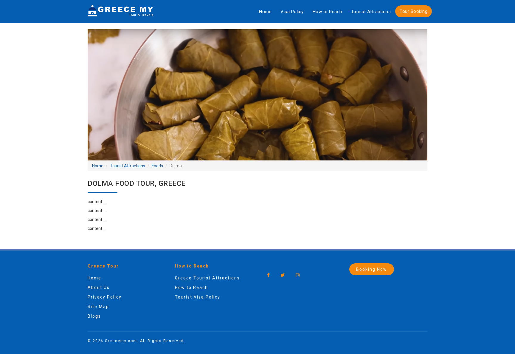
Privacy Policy (105, 297)
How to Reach (327, 11)
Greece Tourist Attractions (207, 278)
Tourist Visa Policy (197, 297)
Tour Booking (413, 11)
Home (265, 11)
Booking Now (371, 269)
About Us (99, 287)
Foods (157, 165)
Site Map (98, 306)
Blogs (94, 316)
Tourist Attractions (371, 11)
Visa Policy (292, 11)
